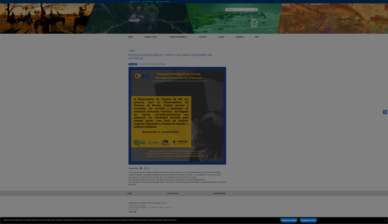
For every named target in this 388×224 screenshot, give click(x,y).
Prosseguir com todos (308, 220)
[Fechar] (385, 220)
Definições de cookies (289, 220)
